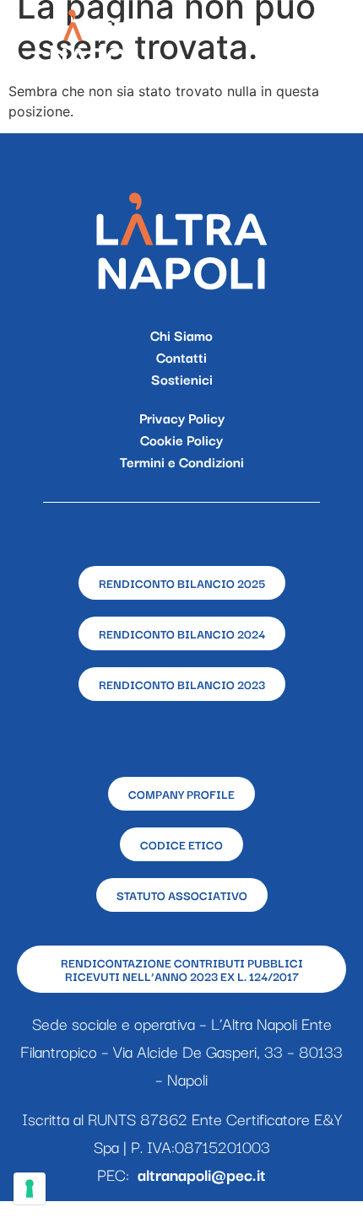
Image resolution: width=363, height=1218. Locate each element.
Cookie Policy (181, 439)
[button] (331, 38)
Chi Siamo (181, 335)
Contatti (181, 357)
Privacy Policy (182, 417)
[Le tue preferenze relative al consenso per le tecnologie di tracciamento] (30, 1188)
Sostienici (182, 379)
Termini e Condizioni (182, 461)
